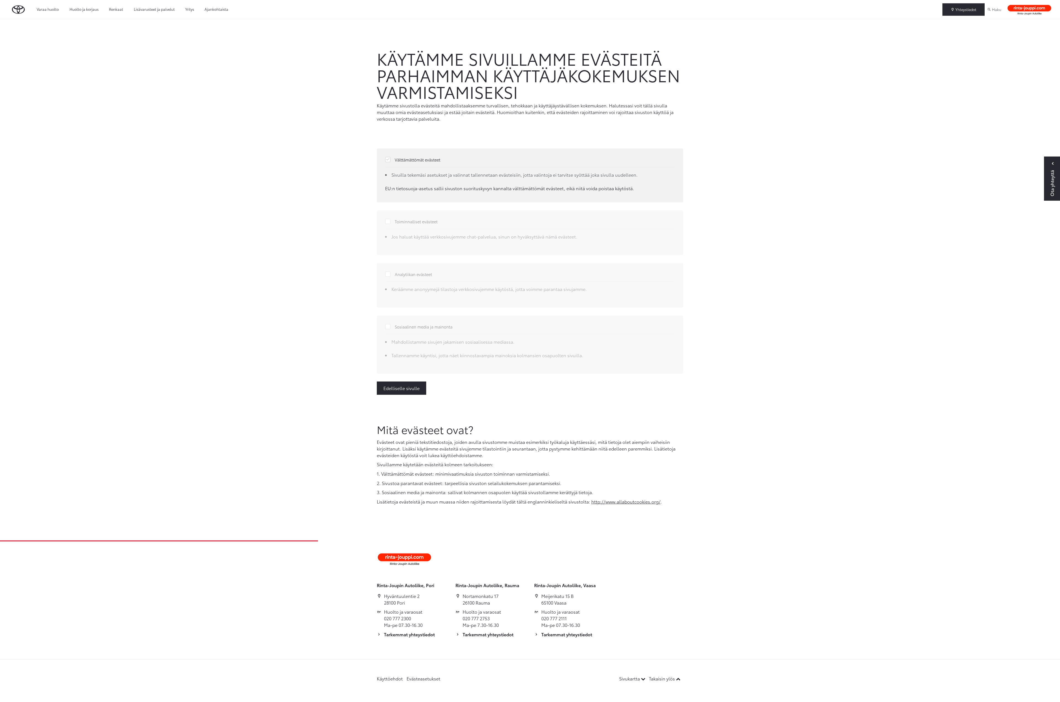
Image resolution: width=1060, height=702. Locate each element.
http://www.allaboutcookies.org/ (626, 501)
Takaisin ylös (662, 678)
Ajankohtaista (216, 9)
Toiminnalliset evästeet (416, 221)
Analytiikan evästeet (413, 274)
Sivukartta (630, 678)
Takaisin (25, 24)
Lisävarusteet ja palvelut (154, 9)
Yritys (189, 9)
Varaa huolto (48, 9)
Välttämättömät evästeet (417, 160)
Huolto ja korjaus (84, 9)
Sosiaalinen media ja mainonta (423, 327)
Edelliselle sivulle (401, 388)
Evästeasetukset (423, 678)
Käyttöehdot (390, 678)
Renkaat (116, 9)
